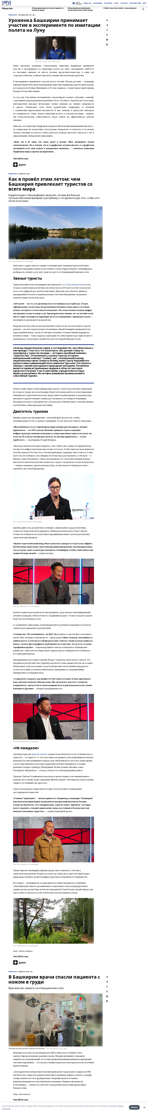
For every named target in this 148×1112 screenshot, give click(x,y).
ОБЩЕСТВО (87, 3)
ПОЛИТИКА (108, 3)
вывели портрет (40, 754)
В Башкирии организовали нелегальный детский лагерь (80, 9)
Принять (134, 1107)
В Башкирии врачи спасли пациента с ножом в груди (48, 9)
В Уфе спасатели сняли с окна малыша (120, 8)
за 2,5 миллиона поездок (74, 284)
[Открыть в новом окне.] (19, 164)
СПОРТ (116, 3)
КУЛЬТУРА (124, 3)
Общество (7, 8)
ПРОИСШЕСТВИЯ (135, 3)
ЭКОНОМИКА (97, 3)
